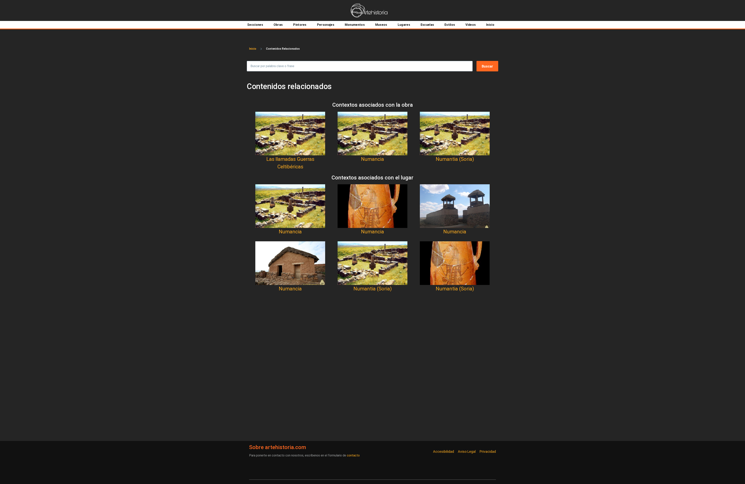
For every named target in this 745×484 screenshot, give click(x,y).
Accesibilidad (443, 451)
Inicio (252, 48)
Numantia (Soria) (455, 159)
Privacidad (488, 451)
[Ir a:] (290, 133)
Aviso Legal (467, 451)
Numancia (372, 159)
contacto (353, 455)
